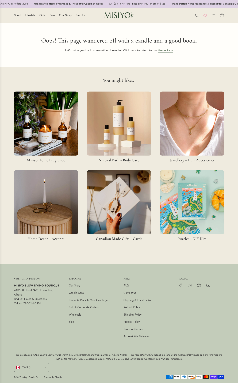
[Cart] (213, 15)
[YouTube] (208, 285)
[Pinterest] (199, 285)
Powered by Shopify (53, 377)
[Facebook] (180, 285)
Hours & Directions (35, 299)
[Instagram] (190, 285)
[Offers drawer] (205, 15)
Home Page (165, 50)
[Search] (197, 15)
